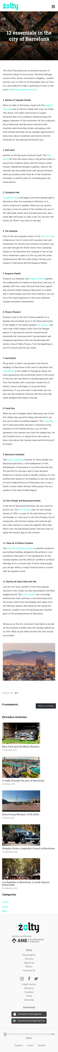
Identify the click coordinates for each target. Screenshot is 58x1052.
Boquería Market (37, 278)
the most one (47, 236)
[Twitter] (36, 978)
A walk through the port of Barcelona (23, 780)
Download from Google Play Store (31, 1021)
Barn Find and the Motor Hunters (20, 746)
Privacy (29, 988)
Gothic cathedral (15, 459)
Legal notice (29, 984)
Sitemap (29, 999)
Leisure (5, 906)
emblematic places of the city (22, 89)
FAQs (29, 995)
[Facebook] (29, 978)
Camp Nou (48, 421)
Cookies (29, 991)
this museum (43, 324)
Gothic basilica (29, 594)
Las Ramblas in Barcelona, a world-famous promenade (25, 883)
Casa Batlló (8, 371)
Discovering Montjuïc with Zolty (20, 814)
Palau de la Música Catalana (20, 548)
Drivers (29, 958)
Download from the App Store (29, 1014)
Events (5, 902)
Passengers (29, 954)
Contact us (29, 970)
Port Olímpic (24, 509)
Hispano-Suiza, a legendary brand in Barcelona (28, 848)
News (4, 911)
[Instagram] (22, 978)
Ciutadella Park (10, 197)
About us (29, 962)
